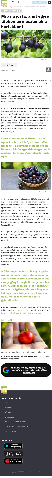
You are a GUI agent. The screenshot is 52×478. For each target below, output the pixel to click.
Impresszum (10, 417)
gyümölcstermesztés (30, 7)
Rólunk (8, 412)
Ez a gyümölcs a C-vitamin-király (23, 352)
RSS (6, 403)
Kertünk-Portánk (11, 11)
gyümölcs (15, 7)
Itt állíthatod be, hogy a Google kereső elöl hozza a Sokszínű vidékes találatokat (29, 370)
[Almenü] (12, 2)
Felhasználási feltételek (15, 422)
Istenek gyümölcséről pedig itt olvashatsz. (21, 313)
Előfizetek (39, 2)
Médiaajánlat (10, 431)
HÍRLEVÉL (8, 407)
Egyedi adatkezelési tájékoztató (18, 427)
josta (44, 7)
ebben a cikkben (22, 310)
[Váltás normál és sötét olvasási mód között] (18, 2)
